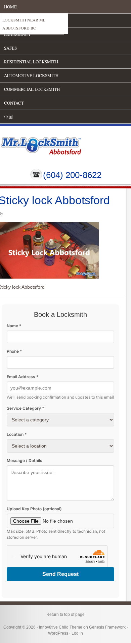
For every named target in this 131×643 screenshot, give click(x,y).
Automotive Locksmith (31, 75)
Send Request (60, 574)
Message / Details (24, 460)
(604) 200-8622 (72, 175)
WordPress (58, 633)
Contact (14, 103)
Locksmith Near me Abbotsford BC (23, 24)
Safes (10, 48)
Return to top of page (65, 614)
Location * (17, 434)
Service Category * (25, 408)
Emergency (17, 34)
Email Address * (23, 376)
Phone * (14, 351)
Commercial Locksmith (32, 89)
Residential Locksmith (31, 62)
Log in (77, 633)
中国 (8, 117)
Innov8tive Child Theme (60, 627)
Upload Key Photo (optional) (34, 508)
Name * (14, 325)
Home (10, 7)
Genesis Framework (107, 627)
